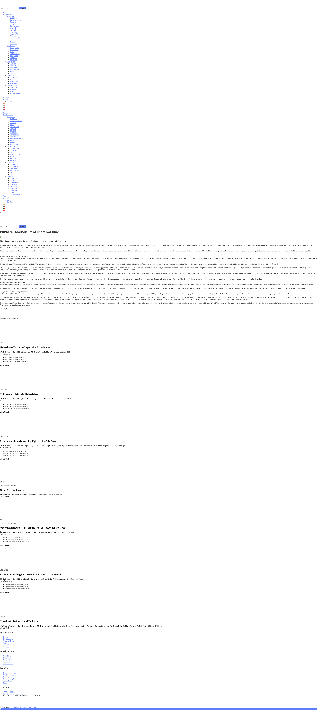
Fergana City (14, 34)
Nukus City (14, 44)
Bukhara (13, 22)
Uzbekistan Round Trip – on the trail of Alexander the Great (33, 527)
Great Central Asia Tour (13, 489)
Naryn (12, 71)
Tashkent (13, 18)
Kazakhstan (11, 46)
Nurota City (31, 399)
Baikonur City (15, 54)
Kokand (13, 30)
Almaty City (14, 48)
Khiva (12, 24)
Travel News (7, 681)
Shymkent (13, 58)
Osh (11, 73)
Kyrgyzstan (11, 62)
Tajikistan (10, 75)
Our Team (10, 101)
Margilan (13, 32)
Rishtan (70, 446)
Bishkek (13, 64)
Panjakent (13, 83)
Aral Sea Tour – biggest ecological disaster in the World (30, 574)
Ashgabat (13, 87)
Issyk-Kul (13, 68)
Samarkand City (16, 20)
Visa (5, 683)
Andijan (13, 36)
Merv (12, 91)
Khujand (13, 79)
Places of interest (9, 673)
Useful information (10, 675)
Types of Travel (9, 641)
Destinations (8, 14)
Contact (6, 99)
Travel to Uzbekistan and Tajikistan (19, 621)
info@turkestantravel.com (13, 694)
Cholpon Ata (14, 66)
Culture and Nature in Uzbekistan (19, 394)
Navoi (12, 40)
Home (5, 12)
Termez (12, 42)
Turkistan (13, 60)
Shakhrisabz (14, 26)
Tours (5, 95)
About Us (6, 97)
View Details (4, 365)
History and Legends (11, 677)
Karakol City (14, 70)
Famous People (9, 679)
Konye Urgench (15, 93)
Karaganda (14, 56)
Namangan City (15, 38)
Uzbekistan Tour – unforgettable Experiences (25, 347)
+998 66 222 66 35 (10, 692)
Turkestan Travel (20, 707)
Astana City (14, 50)
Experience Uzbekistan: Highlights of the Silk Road (28, 441)
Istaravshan (14, 81)
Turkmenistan (12, 85)
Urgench (13, 28)
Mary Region (14, 89)
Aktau (12, 52)
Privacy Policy (32, 707)
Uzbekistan (11, 16)
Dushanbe (13, 77)
